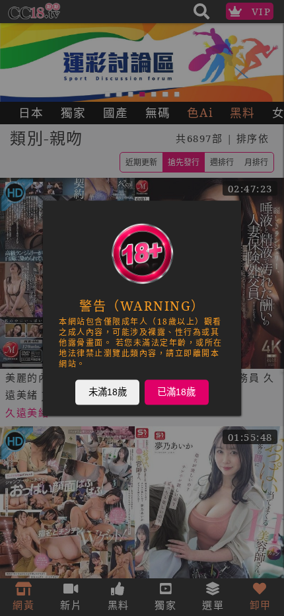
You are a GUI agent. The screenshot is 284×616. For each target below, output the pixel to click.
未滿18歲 (108, 392)
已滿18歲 (176, 392)
